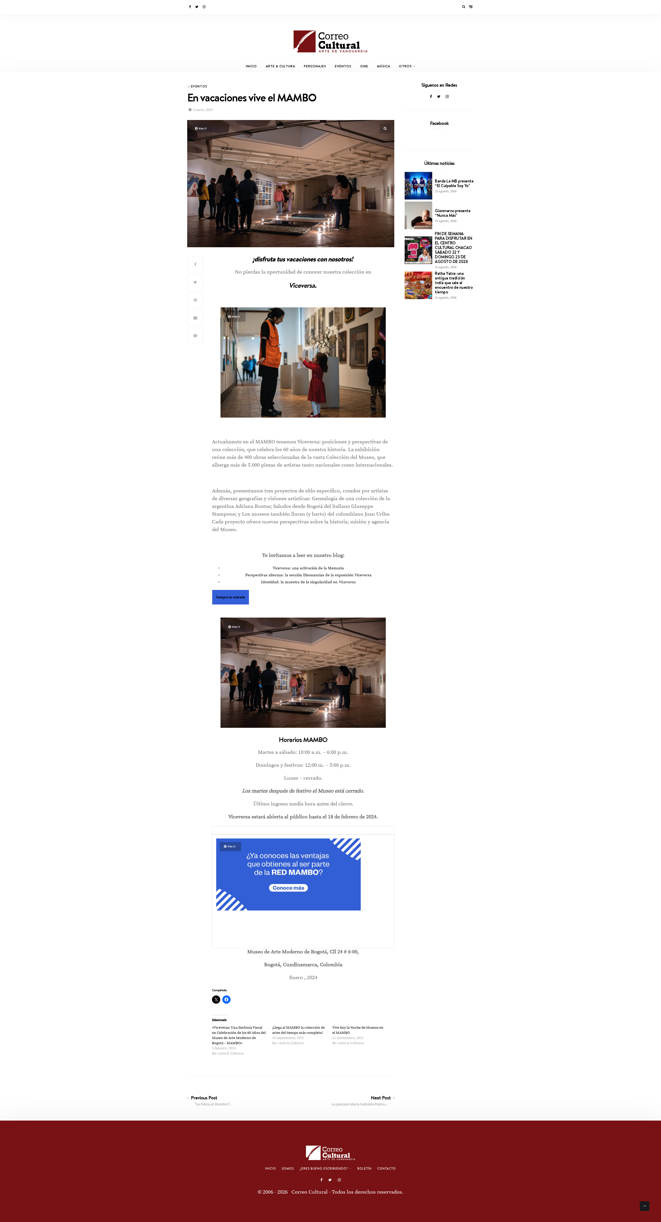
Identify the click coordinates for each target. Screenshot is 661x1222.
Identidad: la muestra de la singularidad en (308, 582)
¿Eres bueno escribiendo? (324, 1169)
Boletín (364, 1169)
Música (383, 66)
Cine (364, 66)
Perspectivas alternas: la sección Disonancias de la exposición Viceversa (308, 575)
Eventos (343, 66)
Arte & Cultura (280, 66)
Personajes (315, 66)
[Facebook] (190, 7)
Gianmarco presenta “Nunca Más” (452, 213)
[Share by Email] (195, 318)
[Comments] (195, 336)
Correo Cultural (310, 1192)
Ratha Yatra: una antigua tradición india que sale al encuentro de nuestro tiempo (454, 282)
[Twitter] (197, 7)
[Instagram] (204, 7)
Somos (288, 1169)
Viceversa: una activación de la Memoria (308, 568)
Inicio (251, 66)
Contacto (386, 1169)
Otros (405, 66)
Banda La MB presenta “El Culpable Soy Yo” (454, 183)
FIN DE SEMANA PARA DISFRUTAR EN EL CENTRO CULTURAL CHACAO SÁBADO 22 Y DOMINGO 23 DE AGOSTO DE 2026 (453, 247)
